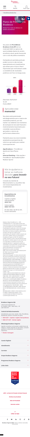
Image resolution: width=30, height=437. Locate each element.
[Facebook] (7, 419)
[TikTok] (24, 419)
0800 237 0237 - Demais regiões (12, 320)
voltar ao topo (15, 413)
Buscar (15, 8)
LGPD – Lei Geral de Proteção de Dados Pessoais (15, 393)
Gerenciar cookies (15, 404)
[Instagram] (20, 419)
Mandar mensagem (8, 332)
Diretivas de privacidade (15, 396)
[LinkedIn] (16, 419)
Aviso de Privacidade (15, 400)
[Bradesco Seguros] (15, 2)
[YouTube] (12, 419)
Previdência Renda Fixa (9, 12)
